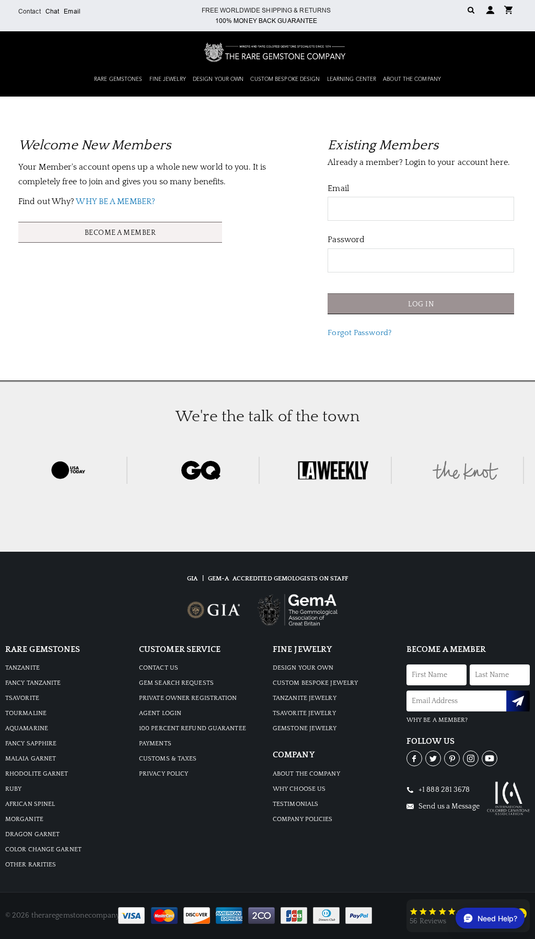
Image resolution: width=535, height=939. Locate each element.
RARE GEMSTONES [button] (118, 79)
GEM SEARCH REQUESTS (176, 683)
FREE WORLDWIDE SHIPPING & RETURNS (266, 10)
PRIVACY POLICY (163, 773)
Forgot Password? (359, 332)
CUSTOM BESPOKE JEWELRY (315, 683)
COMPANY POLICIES (303, 819)
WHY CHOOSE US (299, 789)
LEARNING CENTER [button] (352, 79)
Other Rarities (30, 864)
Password (346, 239)
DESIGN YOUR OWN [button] (218, 79)
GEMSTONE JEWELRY (305, 728)
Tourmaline (25, 713)
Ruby (13, 789)
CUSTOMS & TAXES (168, 758)
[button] (508, 9)
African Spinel (30, 804)
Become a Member (120, 233)
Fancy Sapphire (30, 743)
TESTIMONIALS (295, 804)
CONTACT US (158, 667)
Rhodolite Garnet (36, 773)
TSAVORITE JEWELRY (304, 713)
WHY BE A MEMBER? (115, 201)
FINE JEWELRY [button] (167, 79)
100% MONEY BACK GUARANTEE (266, 21)
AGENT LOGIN (160, 713)
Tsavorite (22, 698)
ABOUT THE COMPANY (306, 773)
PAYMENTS (155, 743)
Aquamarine (26, 728)
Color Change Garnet (43, 849)
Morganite (24, 819)
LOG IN (421, 304)
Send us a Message (448, 806)
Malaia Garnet (30, 758)
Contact (29, 11)
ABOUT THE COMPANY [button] (412, 79)
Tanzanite (22, 667)
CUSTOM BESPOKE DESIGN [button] (285, 79)
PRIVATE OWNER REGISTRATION (188, 698)
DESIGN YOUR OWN (303, 667)
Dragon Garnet (32, 834)
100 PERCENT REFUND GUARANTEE (192, 728)
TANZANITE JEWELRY (304, 698)
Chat (52, 11)
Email (72, 11)
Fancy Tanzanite (33, 683)
